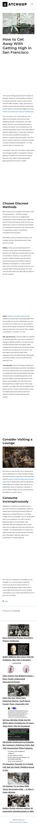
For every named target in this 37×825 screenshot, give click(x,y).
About (11, 822)
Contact (25, 822)
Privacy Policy (18, 822)
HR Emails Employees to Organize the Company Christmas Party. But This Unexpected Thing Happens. (18, 745)
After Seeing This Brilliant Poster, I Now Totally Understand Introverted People (18, 679)
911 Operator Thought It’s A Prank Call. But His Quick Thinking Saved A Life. (18, 767)
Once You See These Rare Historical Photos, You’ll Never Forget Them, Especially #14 (16, 701)
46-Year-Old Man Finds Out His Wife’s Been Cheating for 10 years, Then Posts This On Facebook (18, 723)
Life (6, 601)
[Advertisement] (18, 76)
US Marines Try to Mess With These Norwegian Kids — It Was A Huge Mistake (18, 789)
